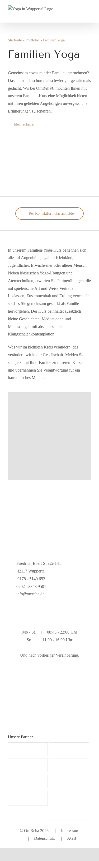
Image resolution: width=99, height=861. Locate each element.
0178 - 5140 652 (30, 578)
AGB (71, 838)
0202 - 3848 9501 (31, 586)
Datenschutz (44, 838)
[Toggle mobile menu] (89, 12)
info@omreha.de (30, 594)
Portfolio (32, 40)
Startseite (15, 40)
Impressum (70, 830)
